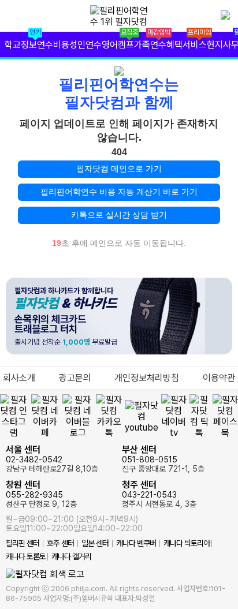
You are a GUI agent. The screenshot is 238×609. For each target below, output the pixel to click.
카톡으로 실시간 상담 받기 (119, 214)
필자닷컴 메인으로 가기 (119, 168)
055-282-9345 (41, 494)
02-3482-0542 (52, 458)
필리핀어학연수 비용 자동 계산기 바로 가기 (119, 191)
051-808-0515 (163, 458)
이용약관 (219, 377)
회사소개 (19, 377)
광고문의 (75, 377)
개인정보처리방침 (146, 377)
